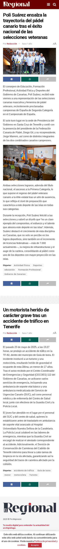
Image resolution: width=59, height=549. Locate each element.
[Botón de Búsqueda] (54, 4)
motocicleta (20, 475)
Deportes (37, 265)
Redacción (12, 44)
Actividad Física (22, 265)
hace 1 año (27, 44)
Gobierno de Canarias (15, 274)
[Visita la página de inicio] (16, 5)
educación (10, 270)
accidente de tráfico (24, 471)
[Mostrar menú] (48, 4)
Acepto (35, 545)
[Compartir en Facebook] (11, 79)
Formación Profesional (29, 270)
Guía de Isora (44, 471)
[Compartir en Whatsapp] (30, 79)
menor (8, 475)
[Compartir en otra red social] (47, 79)
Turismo (33, 475)
